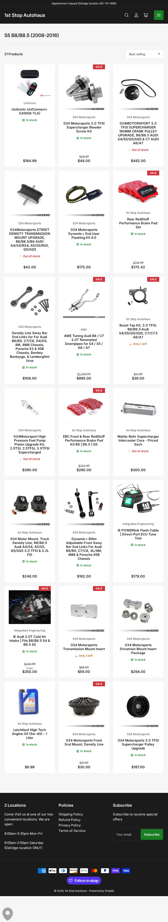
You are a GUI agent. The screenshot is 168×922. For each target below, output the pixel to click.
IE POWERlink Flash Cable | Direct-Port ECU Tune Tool (138, 534)
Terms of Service (72, 831)
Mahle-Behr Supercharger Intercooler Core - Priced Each (138, 440)
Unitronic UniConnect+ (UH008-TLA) (30, 111)
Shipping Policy (71, 814)
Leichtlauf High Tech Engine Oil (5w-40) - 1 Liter (29, 734)
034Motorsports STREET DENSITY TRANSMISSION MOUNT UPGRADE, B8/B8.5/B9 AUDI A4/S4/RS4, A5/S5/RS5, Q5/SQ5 (29, 239)
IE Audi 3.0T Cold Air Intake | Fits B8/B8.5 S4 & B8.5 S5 (29, 641)
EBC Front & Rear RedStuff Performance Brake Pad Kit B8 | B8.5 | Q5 (84, 440)
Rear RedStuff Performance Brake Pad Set (138, 223)
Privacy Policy (70, 825)
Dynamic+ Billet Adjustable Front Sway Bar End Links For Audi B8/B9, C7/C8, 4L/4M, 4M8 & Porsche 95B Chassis (84, 549)
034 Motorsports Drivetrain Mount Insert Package (138, 649)
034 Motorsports (84, 117)
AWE (84, 329)
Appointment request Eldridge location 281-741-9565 (84, 3)
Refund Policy (69, 820)
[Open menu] (159, 15)
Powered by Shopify (101, 890)
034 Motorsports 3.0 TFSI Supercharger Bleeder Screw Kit (84, 127)
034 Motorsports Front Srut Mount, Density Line (84, 742)
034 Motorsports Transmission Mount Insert (84, 647)
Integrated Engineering (138, 524)
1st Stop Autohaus (24, 15)
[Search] (126, 15)
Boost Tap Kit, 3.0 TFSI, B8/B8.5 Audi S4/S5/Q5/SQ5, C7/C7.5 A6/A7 (138, 331)
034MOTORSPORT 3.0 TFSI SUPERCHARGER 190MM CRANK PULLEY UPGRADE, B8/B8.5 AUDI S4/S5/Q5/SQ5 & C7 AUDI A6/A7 (138, 133)
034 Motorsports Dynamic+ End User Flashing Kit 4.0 (84, 234)
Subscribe (151, 834)
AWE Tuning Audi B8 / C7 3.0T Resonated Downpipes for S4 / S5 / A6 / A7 (84, 342)
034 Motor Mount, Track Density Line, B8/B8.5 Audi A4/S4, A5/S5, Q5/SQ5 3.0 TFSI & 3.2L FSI (29, 547)
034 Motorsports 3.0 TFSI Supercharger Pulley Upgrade (138, 744)
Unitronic (30, 103)
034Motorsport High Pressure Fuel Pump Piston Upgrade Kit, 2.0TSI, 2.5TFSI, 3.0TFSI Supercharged (29, 444)
